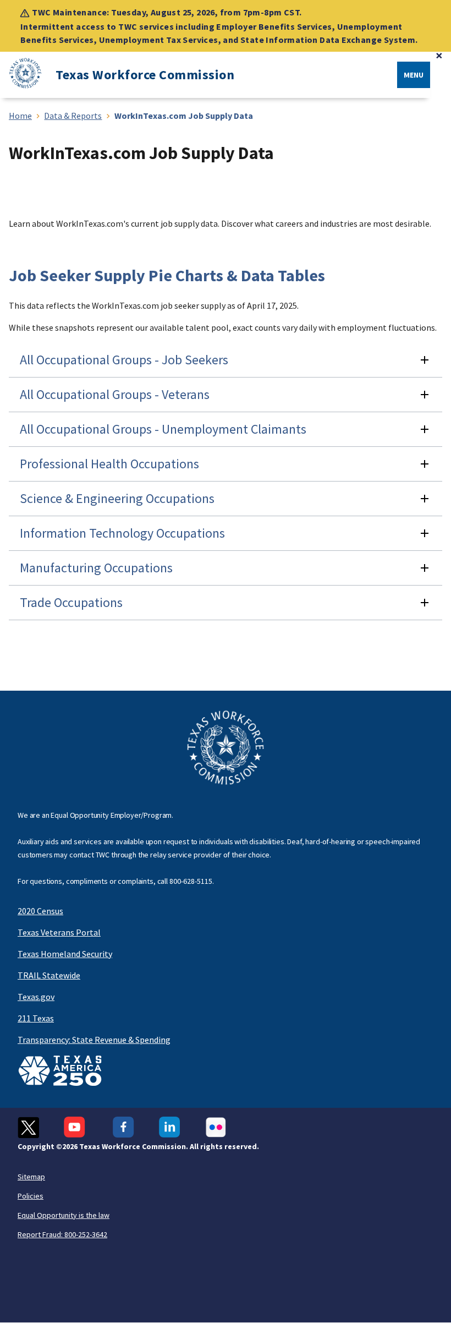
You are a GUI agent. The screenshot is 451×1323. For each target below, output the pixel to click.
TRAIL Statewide (49, 975)
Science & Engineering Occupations (117, 498)
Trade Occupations (71, 602)
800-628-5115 (190, 881)
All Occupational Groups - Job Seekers (124, 359)
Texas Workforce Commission (145, 74)
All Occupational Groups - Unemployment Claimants (163, 429)
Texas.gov (36, 996)
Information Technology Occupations (122, 533)
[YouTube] (76, 1127)
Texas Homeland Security (65, 953)
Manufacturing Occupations (96, 567)
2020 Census (40, 910)
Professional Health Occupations (109, 463)
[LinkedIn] (169, 1127)
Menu (414, 75)
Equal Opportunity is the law (63, 1215)
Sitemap (31, 1177)
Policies (30, 1196)
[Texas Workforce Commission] (21, 75)
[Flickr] (216, 1127)
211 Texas (36, 1018)
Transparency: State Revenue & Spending (94, 1039)
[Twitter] (28, 1127)
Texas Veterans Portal (59, 932)
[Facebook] (123, 1127)
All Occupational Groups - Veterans (115, 394)
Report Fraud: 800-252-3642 (62, 1234)
